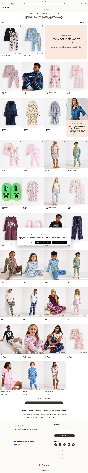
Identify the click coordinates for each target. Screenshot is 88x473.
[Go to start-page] (12, 3)
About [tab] (61, 229)
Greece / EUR (83, 1)
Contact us (38, 467)
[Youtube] (69, 444)
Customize (30, 242)
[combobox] (44, 4)
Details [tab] (44, 229)
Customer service (5, 1)
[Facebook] (60, 444)
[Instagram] (55, 444)
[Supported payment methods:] (33, 444)
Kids (3, 7)
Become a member (77, 134)
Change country (45, 470)
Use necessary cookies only (43, 242)
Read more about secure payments (30, 441)
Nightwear (7, 7)
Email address (57, 429)
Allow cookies (59, 242)
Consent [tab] (27, 229)
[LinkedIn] (73, 444)
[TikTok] (64, 444)
